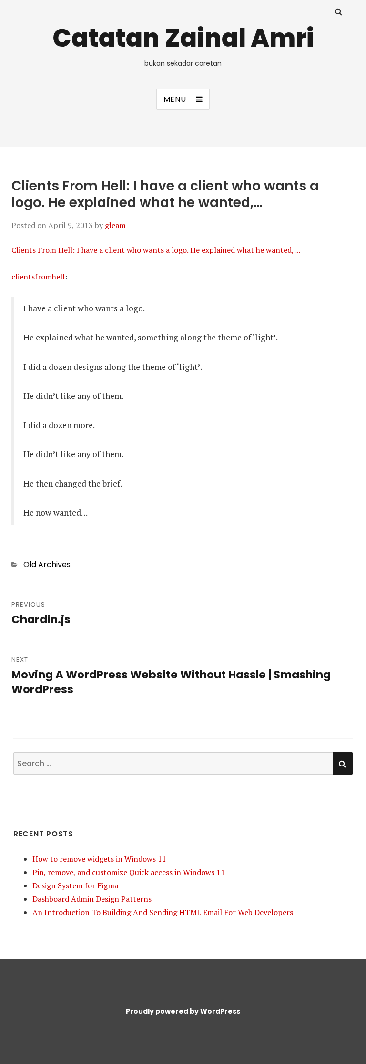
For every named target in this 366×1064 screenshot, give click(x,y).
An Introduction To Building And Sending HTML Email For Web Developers (162, 912)
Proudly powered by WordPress (183, 1011)
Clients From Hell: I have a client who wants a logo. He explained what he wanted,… (156, 250)
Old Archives (47, 564)
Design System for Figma (75, 885)
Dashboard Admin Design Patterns (92, 899)
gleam (115, 225)
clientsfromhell (38, 276)
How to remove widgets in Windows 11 (99, 859)
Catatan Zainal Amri (183, 37)
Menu (174, 99)
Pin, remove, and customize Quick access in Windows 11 (128, 872)
